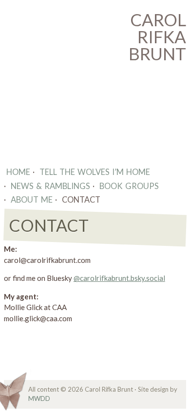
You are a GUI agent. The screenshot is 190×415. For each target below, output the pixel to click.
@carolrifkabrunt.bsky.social (119, 278)
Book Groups (129, 185)
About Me (32, 199)
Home (18, 171)
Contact (81, 199)
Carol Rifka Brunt (157, 36)
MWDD (39, 398)
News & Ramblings (50, 185)
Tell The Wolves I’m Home (94, 171)
